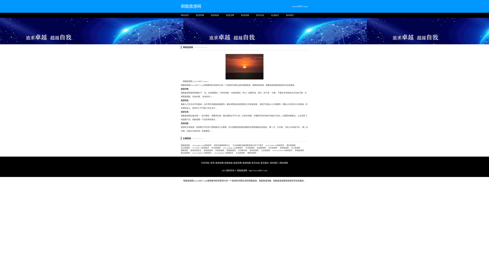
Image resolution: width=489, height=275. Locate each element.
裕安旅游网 (254, 150)
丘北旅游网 (240, 153)
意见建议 (265, 163)
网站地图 (284, 163)
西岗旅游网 (208, 150)
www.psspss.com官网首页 (202, 145)
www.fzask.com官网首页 (275, 145)
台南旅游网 (261, 148)
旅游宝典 (230, 15)
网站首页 (185, 15)
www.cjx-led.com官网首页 (282, 150)
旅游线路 (245, 15)
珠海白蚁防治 (196, 150)
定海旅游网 (284, 148)
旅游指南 (215, 15)
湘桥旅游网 (251, 153)
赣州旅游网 (291, 145)
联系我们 (290, 15)
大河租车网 (242, 150)
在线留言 (275, 15)
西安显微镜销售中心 (222, 145)
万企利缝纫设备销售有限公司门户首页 (248, 145)
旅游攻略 (200, 15)
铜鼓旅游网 (185, 145)
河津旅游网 (219, 150)
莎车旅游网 (272, 148)
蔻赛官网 (184, 150)
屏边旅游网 (185, 153)
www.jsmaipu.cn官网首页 (223, 153)
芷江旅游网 (295, 148)
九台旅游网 (265, 150)
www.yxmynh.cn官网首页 (202, 153)
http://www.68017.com (257, 170)
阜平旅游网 (216, 148)
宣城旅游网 (299, 150)
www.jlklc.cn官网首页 (200, 148)
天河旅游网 (249, 148)
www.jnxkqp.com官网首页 (233, 148)
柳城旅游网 (231, 150)
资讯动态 (260, 15)
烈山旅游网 (185, 148)
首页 (212, 163)
